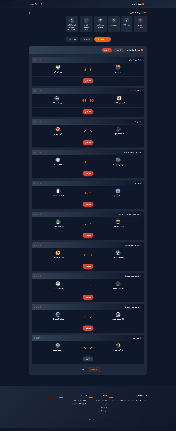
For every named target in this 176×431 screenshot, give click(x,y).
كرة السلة (71, 39)
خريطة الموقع (102, 411)
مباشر (87, 81)
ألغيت (87, 359)
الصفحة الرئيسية (101, 400)
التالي (82, 370)
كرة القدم (85, 39)
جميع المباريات (101, 39)
